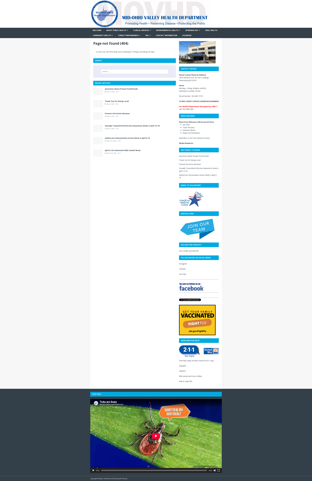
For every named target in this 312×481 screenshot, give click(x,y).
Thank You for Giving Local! (117, 101)
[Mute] (215, 470)
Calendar (186, 35)
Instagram (183, 264)
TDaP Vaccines (189, 127)
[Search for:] (134, 71)
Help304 (182, 371)
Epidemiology (191, 30)
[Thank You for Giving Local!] (98, 106)
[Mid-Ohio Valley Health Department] (151, 26)
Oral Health (211, 30)
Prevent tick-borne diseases (117, 113)
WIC (147, 35)
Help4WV (182, 366)
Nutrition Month (189, 130)
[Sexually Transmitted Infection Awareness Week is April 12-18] (98, 130)
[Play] (93, 470)
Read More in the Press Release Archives (194, 138)
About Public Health (116, 30)
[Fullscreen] (218, 470)
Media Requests (186, 143)
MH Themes (123, 479)
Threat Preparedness (128, 35)
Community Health (102, 35)
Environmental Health (167, 30)
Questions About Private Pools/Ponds (121, 89)
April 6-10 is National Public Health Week (123, 150)
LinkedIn (182, 269)
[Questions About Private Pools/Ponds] (98, 93)
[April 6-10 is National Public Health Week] (98, 155)
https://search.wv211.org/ (204, 360)
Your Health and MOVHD (189, 251)
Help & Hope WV (185, 381)
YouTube (182, 274)
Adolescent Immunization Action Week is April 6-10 (127, 138)
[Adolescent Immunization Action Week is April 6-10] (98, 143)
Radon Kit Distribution (191, 133)
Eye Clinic (186, 125)
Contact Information (166, 35)
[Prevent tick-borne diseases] (98, 118)
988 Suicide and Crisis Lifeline (190, 376)
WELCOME (97, 30)
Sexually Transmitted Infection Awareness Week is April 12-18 (132, 126)
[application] (156, 436)
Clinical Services (141, 30)
